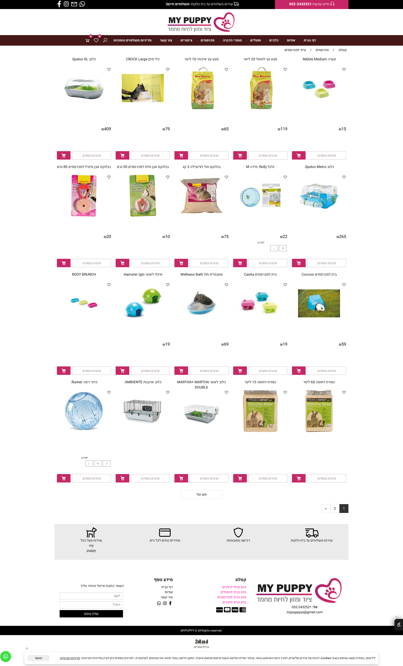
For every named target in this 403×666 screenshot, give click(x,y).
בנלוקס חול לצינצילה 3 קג (202, 166)
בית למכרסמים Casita (260, 274)
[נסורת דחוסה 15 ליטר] (260, 430)
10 (167, 237)
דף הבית (310, 40)
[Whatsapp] (5, 656)
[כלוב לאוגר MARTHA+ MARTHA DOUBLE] (201, 430)
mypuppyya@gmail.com (305, 612)
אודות (291, 40)
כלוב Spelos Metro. (319, 166)
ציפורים (186, 40)
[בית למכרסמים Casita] (260, 323)
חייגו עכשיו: (309, 4)
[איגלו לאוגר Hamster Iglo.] (143, 323)
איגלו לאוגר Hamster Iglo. (142, 274)
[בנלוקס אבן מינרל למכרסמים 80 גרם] (84, 215)
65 (226, 129)
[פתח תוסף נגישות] (398, 624)
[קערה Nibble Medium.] (319, 108)
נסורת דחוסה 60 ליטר (319, 382)
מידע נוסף (163, 580)
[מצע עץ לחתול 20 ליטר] (260, 108)
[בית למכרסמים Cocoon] (319, 323)
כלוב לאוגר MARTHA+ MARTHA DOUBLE (201, 384)
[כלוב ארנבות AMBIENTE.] (143, 430)
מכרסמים (208, 40)
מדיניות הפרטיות (70, 658)
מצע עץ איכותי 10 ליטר (201, 59)
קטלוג (240, 580)
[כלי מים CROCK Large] (143, 108)
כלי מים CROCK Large (143, 59)
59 (344, 344)
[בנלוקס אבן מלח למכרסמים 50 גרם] (143, 215)
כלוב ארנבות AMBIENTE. (142, 382)
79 (167, 129)
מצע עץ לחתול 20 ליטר (260, 59)
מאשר (38, 658)
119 (283, 129)
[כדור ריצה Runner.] (84, 430)
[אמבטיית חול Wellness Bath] (201, 323)
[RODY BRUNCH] (84, 323)
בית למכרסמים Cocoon (319, 274)
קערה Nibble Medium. (319, 59)
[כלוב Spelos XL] (84, 108)
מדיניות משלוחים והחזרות (133, 40)
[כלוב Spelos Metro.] (319, 215)
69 (226, 344)
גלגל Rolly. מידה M (260, 166)
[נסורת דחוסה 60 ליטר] (319, 430)
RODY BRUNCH (84, 274)
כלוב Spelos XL (84, 59)
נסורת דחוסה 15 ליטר (260, 382)
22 (285, 237)
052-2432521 (301, 607)
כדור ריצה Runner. (84, 382)
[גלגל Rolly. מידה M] (260, 215)
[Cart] (87, 40)
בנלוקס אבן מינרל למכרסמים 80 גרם (84, 166)
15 (344, 129)
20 (108, 237)
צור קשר (166, 40)
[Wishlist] (96, 40)
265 (342, 237)
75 (226, 237)
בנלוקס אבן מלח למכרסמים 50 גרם (143, 166)
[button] (299, 155)
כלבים (274, 40)
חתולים (255, 40)
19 (285, 344)
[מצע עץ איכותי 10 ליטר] (201, 108)
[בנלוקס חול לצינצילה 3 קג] (201, 215)
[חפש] (105, 40)
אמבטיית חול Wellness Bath (202, 274)
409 (107, 129)
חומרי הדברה (232, 40)
